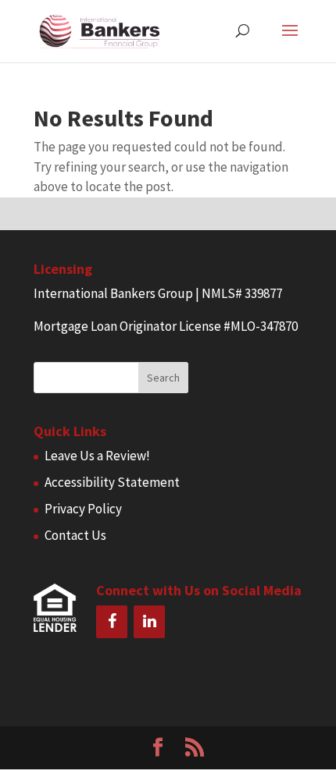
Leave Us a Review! (97, 455)
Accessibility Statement (112, 482)
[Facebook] (111, 621)
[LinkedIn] (149, 621)
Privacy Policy (83, 508)
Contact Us (75, 535)
